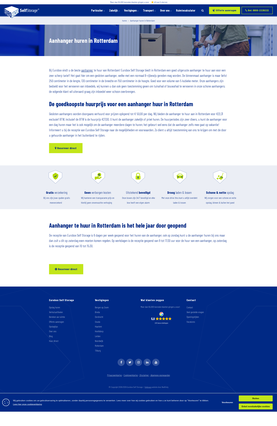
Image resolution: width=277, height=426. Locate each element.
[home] (139, 375)
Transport (148, 10)
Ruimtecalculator (185, 10)
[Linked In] (147, 362)
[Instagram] (138, 362)
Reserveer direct (67, 148)
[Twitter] (129, 362)
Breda (97, 312)
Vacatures (191, 321)
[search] (203, 10)
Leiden (97, 336)
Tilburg (98, 350)
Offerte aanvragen (225, 10)
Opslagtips (53, 326)
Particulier (97, 10)
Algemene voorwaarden (160, 375)
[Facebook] (121, 362)
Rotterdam (99, 345)
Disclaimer (144, 375)
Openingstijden (193, 316)
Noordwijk (99, 340)
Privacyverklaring (114, 375)
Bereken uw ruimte (57, 316)
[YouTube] (155, 362)
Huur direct (53, 340)
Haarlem (98, 326)
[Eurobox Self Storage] (21, 10)
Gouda (97, 321)
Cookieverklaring (131, 375)
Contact (190, 307)
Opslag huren (54, 307)
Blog (51, 336)
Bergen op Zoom (102, 307)
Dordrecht (99, 316)
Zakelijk (113, 10)
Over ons (165, 10)
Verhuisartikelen (56, 312)
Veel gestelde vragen (195, 312)
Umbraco (148, 387)
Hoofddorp (99, 331)
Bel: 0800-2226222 (258, 10)
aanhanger (87, 70)
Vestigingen (130, 10)
